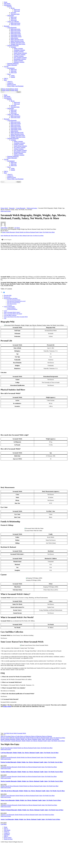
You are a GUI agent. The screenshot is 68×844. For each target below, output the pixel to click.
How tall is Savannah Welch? (13, 299)
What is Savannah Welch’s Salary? (12, 312)
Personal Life (7, 297)
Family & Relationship (9, 306)
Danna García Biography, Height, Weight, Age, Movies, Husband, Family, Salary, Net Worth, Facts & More (31, 800)
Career (5, 310)
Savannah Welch (21, 733)
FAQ (5, 318)
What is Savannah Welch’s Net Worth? (13, 313)
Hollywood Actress (6, 211)
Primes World (7, 706)
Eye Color (9, 305)
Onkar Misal (4, 227)
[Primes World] (5, 89)
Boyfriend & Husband (12, 309)
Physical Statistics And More (10, 298)
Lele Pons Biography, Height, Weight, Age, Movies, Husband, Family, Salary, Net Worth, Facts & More (29, 752)
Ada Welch (7, 733)
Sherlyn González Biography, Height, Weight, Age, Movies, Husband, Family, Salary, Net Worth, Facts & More (32, 781)
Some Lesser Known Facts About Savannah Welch (16, 316)
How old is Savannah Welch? (13, 302)
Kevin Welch (13, 733)
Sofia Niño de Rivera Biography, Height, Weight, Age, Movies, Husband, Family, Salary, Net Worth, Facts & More (33, 791)
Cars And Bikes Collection (10, 315)
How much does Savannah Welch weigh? (16, 301)
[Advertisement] (34, 195)
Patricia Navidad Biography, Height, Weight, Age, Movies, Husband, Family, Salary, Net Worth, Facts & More (32, 762)
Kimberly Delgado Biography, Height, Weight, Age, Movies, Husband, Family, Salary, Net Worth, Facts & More (32, 810)
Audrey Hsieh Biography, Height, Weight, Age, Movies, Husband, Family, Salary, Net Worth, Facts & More (22, 235)
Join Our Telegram (7, 239)
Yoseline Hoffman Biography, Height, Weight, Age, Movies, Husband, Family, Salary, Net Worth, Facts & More (32, 771)
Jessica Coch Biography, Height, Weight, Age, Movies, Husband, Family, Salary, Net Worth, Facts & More (30, 819)
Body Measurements (12, 303)
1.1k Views (17, 227)
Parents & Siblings (11, 308)
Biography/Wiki (7, 295)
